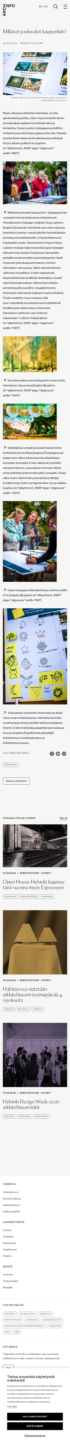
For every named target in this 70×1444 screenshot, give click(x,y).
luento (8, 1009)
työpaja (37, 1009)
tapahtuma (10, 764)
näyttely (9, 1116)
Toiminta (9, 1184)
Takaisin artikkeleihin (16, 780)
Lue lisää (12, 1406)
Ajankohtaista (14, 1222)
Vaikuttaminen (11, 1205)
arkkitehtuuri (29, 896)
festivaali (10, 896)
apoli (7, 1332)
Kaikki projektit (11, 1211)
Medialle (8, 1287)
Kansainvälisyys (12, 1198)
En (46, 6)
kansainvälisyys (52, 1319)
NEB (17, 1332)
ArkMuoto (45, 1313)
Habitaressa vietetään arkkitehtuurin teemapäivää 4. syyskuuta (33, 994)
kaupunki (47, 896)
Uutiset (46, 873)
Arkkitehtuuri (31, 43)
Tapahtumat (10, 1249)
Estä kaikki (35, 1426)
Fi (40, 6)
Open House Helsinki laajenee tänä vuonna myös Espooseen (34, 884)
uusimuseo (32, 1319)
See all (63, 818)
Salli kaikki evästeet (35, 1416)
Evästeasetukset (35, 1435)
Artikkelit (8, 1236)
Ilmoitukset (9, 1243)
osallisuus (41, 1116)
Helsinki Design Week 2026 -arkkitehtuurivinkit (32, 1104)
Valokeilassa (27, 1313)
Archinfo (8, 1274)
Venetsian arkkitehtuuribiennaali (24, 1326)
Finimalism (55, 1326)
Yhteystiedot (10, 1281)
